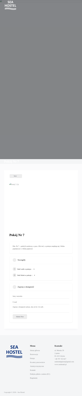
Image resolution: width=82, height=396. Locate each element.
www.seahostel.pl (61, 364)
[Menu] (77, 5)
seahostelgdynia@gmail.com (64, 362)
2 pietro (57, 353)
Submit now (20, 317)
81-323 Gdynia (60, 356)
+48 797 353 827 (60, 359)
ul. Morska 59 (59, 350)
